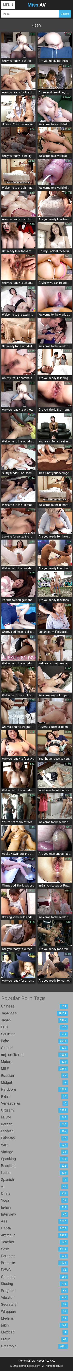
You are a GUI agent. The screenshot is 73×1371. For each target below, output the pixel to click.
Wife (33, 1145)
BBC (33, 1027)
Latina (33, 1172)
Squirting (33, 1034)
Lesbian (33, 1131)
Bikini (33, 1325)
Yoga (33, 1200)
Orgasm (33, 1110)
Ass (33, 1221)
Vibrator (33, 1297)
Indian (33, 1207)
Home (22, 1360)
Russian (33, 1075)
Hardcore (33, 1089)
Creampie (33, 1346)
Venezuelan (33, 1103)
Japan (33, 1020)
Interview (33, 1214)
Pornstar (33, 1256)
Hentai (33, 1228)
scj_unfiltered (33, 1055)
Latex (33, 1339)
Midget (33, 1082)
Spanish (33, 1179)
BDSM (33, 1117)
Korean (33, 1124)
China (33, 1193)
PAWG (33, 1270)
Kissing (33, 1283)
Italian (33, 1096)
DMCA (31, 1360)
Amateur (33, 1235)
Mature (33, 1062)
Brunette (33, 1263)
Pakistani (33, 1138)
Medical (33, 1318)
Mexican (33, 1332)
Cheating (33, 1277)
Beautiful (33, 1166)
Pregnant (33, 1290)
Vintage (33, 1152)
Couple (33, 1048)
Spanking (33, 1159)
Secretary (33, 1304)
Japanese (33, 1013)
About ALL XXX (46, 1360)
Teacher (33, 1242)
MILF (33, 1068)
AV (36, 5)
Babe (33, 1041)
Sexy (33, 1249)
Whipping (33, 1311)
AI (33, 1186)
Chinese (33, 1006)
